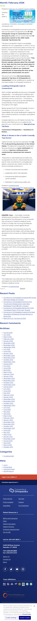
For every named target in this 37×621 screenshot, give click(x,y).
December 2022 (9, 399)
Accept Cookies (25, 617)
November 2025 (9, 345)
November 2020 (9, 439)
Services (21, 499)
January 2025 (8, 353)
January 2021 (8, 436)
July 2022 (6, 407)
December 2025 (9, 343)
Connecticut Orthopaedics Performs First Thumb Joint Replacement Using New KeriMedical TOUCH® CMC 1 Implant (17, 304)
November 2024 (9, 357)
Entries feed (7, 467)
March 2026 (7, 337)
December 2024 (9, 355)
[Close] (34, 606)
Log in (5, 465)
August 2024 (7, 364)
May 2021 (6, 432)
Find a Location (8, 502)
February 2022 (8, 418)
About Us (6, 556)
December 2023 (9, 378)
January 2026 (8, 341)
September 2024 (9, 362)
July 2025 (6, 349)
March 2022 (7, 416)
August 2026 (7, 333)
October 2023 (8, 382)
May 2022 (6, 412)
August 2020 (8, 441)
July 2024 (6, 366)
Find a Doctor (7, 499)
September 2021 (9, 428)
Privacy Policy (26, 614)
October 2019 (8, 447)
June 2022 (7, 409)
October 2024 (8, 360)
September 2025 (9, 347)
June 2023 (7, 391)
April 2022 (6, 414)
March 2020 (7, 445)
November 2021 (8, 424)
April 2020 (7, 443)
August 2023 (7, 387)
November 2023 (9, 380)
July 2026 (6, 335)
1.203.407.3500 (11, 551)
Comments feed (9, 469)
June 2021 (6, 430)
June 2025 (7, 351)
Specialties (6, 506)
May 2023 (6, 393)
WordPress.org (8, 471)
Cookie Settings (11, 617)
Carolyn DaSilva (29, 9)
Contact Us (7, 559)
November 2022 (9, 401)
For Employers (23, 506)
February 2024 (8, 374)
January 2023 (8, 397)
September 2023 (9, 384)
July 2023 (6, 389)
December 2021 (8, 422)
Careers (21, 502)
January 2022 (8, 420)
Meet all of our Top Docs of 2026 (14, 318)
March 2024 (7, 372)
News (5, 562)
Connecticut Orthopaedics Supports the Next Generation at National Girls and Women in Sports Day (19, 314)
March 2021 (7, 434)
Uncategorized (14, 185)
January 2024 (8, 376)
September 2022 (9, 405)
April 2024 (6, 370)
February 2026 (8, 339)
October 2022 (8, 403)
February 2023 (8, 395)
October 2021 (8, 426)
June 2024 (7, 368)
